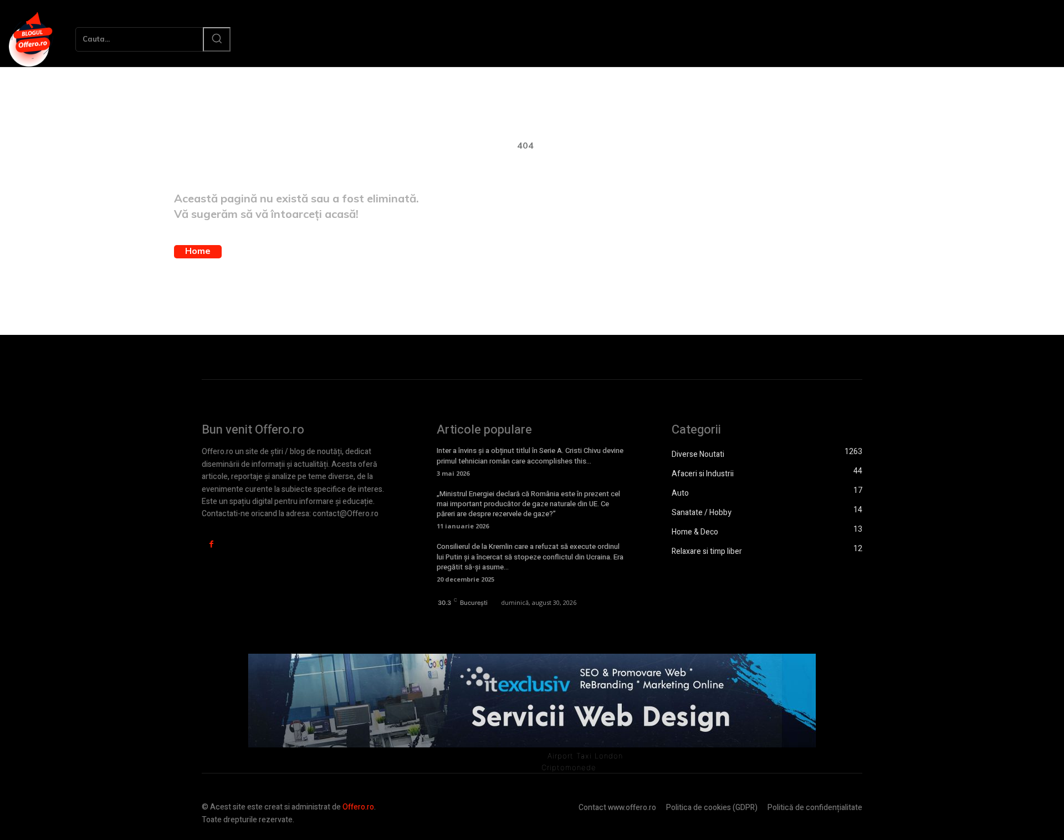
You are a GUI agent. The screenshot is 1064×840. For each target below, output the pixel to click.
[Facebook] (211, 544)
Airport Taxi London (585, 755)
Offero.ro (358, 807)
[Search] (217, 39)
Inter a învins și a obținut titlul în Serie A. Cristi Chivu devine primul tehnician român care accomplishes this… (530, 455)
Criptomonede (568, 767)
